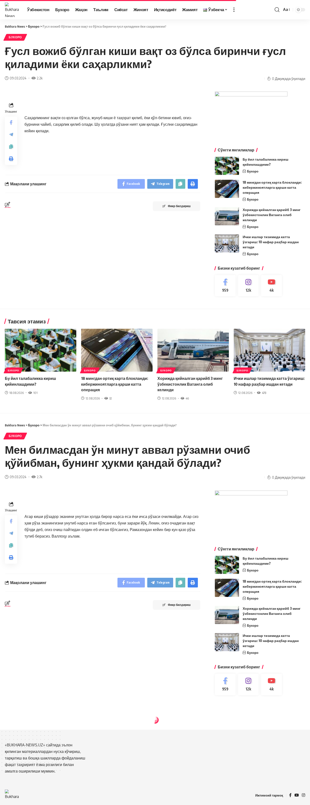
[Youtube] (271, 286)
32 (110, 398)
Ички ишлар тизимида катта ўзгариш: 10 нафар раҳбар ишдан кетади (271, 242)
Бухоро (15, 37)
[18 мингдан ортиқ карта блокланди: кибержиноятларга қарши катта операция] (227, 189)
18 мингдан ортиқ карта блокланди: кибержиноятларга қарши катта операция (272, 187)
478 (264, 393)
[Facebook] (225, 286)
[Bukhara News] (12, 9)
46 (187, 398)
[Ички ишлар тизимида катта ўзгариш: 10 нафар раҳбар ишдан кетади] (227, 243)
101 (35, 393)
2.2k (40, 78)
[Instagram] (248, 286)
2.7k (39, 477)
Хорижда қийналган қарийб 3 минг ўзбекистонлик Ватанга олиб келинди (272, 215)
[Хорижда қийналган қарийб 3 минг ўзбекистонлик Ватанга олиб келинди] (227, 216)
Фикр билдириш (179, 206)
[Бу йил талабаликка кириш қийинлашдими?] (227, 166)
